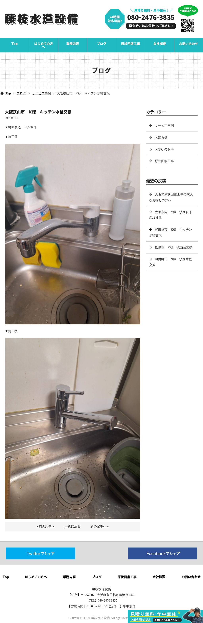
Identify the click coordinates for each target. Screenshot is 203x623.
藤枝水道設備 (101, 589)
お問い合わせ (188, 43)
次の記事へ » (99, 526)
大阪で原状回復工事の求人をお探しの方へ (171, 197)
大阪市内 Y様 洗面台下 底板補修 (172, 215)
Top (14, 43)
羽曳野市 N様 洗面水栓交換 (170, 262)
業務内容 (72, 43)
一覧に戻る (72, 526)
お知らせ (161, 137)
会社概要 (159, 43)
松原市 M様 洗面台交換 (173, 247)
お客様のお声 (164, 149)
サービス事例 (41, 93)
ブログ (101, 43)
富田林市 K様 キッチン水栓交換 (170, 232)
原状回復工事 (130, 43)
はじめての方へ (43, 45)
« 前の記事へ (45, 526)
